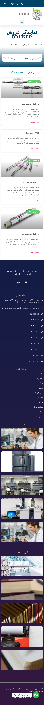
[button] (5, 3)
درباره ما (40, 412)
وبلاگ (41, 383)
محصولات (39, 378)
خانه (41, 45)
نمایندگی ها (34, 45)
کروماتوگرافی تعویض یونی (30, 234)
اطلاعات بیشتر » (34, 122)
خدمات (40, 397)
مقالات (40, 402)
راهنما (41, 388)
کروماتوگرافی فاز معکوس (30, 182)
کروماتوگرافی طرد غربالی (30, 104)
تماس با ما (39, 416)
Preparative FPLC (32, 133)
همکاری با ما (38, 407)
